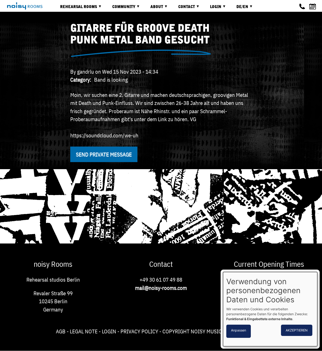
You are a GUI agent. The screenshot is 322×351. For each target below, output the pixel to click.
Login (109, 331)
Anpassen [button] (238, 330)
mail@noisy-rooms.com (161, 287)
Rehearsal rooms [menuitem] (75, 8)
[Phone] (302, 6)
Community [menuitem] (120, 8)
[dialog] (270, 309)
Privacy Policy (139, 331)
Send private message (104, 154)
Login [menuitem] (212, 8)
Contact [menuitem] (183, 8)
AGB (61, 331)
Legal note (84, 331)
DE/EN (238, 8)
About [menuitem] (153, 8)
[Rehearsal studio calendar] (313, 6)
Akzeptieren (297, 330)
